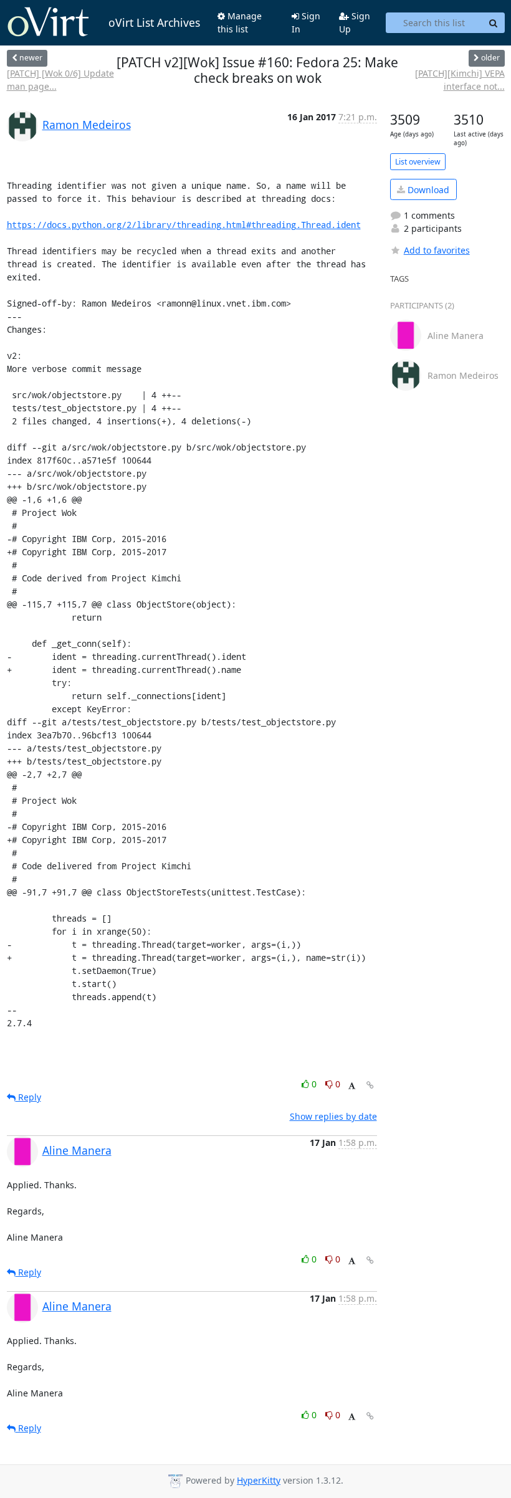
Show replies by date (333, 1116)
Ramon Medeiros (86, 124)
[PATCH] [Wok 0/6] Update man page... (60, 79)
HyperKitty (258, 1480)
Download (427, 190)
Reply (28, 1097)
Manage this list (239, 22)
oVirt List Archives (154, 22)
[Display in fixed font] (351, 1085)
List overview (418, 161)
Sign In (306, 22)
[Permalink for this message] (370, 1085)
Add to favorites (437, 250)
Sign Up (354, 22)
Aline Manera (77, 1150)
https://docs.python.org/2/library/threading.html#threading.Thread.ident (184, 225)
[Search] (493, 23)
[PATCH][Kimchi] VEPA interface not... (460, 79)
